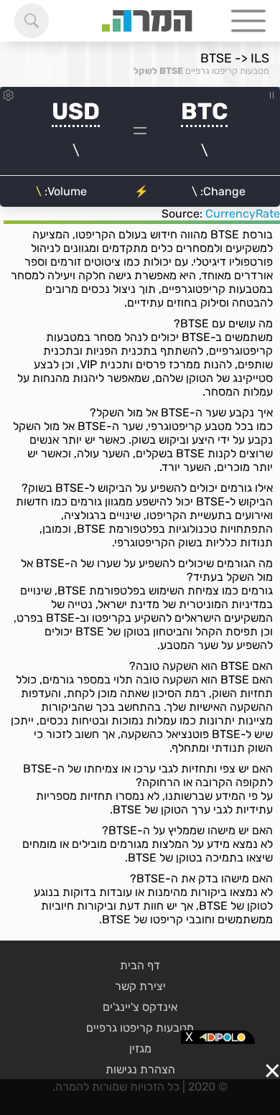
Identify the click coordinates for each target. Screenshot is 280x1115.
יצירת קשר (140, 986)
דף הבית (140, 965)
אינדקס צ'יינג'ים (140, 1007)
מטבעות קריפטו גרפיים (227, 70)
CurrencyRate (242, 213)
